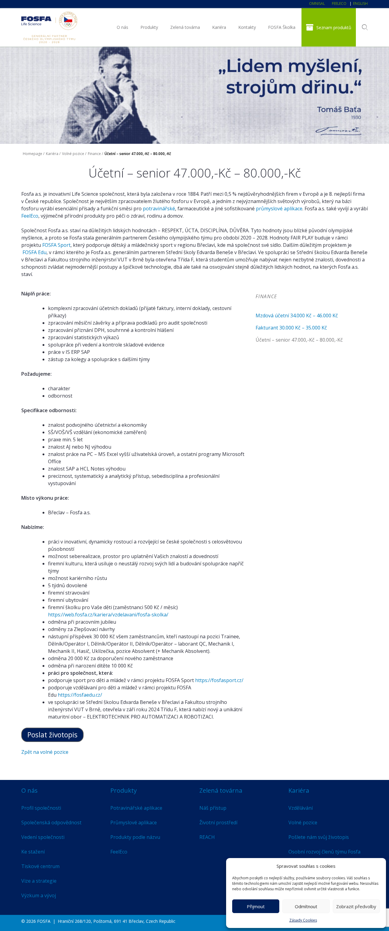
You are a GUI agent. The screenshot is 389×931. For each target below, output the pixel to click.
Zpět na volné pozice (44, 752)
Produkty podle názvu (135, 837)
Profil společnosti (41, 808)
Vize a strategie (39, 881)
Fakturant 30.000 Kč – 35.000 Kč (291, 327)
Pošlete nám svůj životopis (318, 837)
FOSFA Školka (281, 27)
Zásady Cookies (303, 920)
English (360, 3)
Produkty (149, 27)
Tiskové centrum (40, 866)
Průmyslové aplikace (133, 822)
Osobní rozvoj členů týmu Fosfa (324, 851)
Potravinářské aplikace (136, 808)
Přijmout (256, 906)
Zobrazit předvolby (356, 906)
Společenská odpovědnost (51, 822)
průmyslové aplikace (279, 208)
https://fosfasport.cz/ (219, 680)
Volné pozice (73, 153)
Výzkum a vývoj (38, 895)
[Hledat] (365, 27)
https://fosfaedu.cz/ (80, 694)
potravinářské (159, 208)
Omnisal (317, 3)
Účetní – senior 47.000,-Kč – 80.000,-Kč (299, 339)
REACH (207, 837)
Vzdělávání (300, 808)
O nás (122, 27)
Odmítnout (306, 906)
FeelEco (339, 3)
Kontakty (247, 27)
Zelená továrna (185, 27)
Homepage (32, 153)
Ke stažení (33, 851)
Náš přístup (212, 808)
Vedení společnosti (42, 837)
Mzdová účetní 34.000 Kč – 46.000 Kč (297, 315)
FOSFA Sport (56, 245)
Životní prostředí (218, 822)
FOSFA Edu (34, 252)
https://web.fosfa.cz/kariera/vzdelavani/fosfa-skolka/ (108, 614)
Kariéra (219, 27)
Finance (94, 153)
